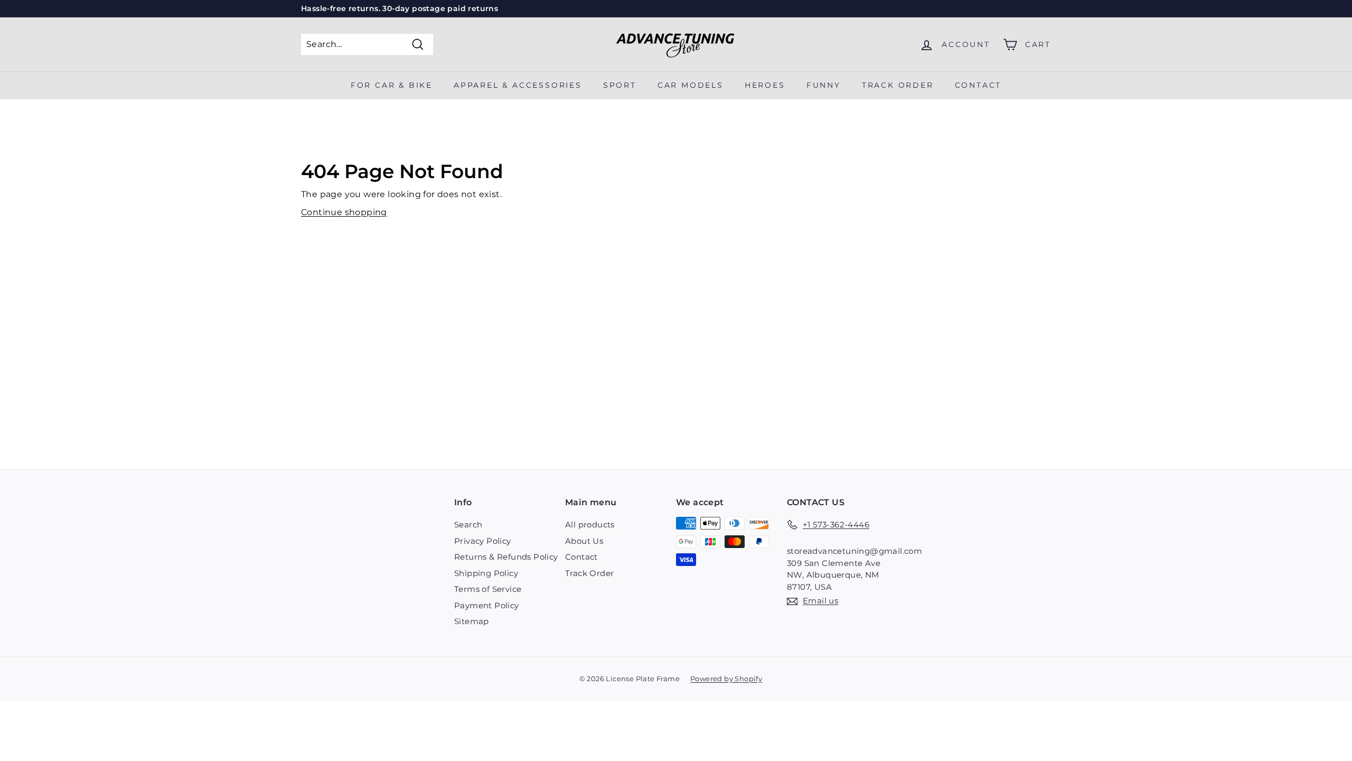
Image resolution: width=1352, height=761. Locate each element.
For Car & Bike (392, 85)
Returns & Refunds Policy (506, 557)
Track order (898, 85)
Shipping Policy (486, 573)
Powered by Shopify (726, 678)
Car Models (691, 85)
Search (468, 524)
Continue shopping (344, 212)
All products (590, 524)
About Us (584, 541)
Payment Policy (486, 605)
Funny (823, 85)
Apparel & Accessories (518, 85)
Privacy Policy (482, 541)
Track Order (589, 573)
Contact (978, 85)
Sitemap (471, 621)
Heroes (765, 85)
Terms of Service (487, 589)
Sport (619, 85)
